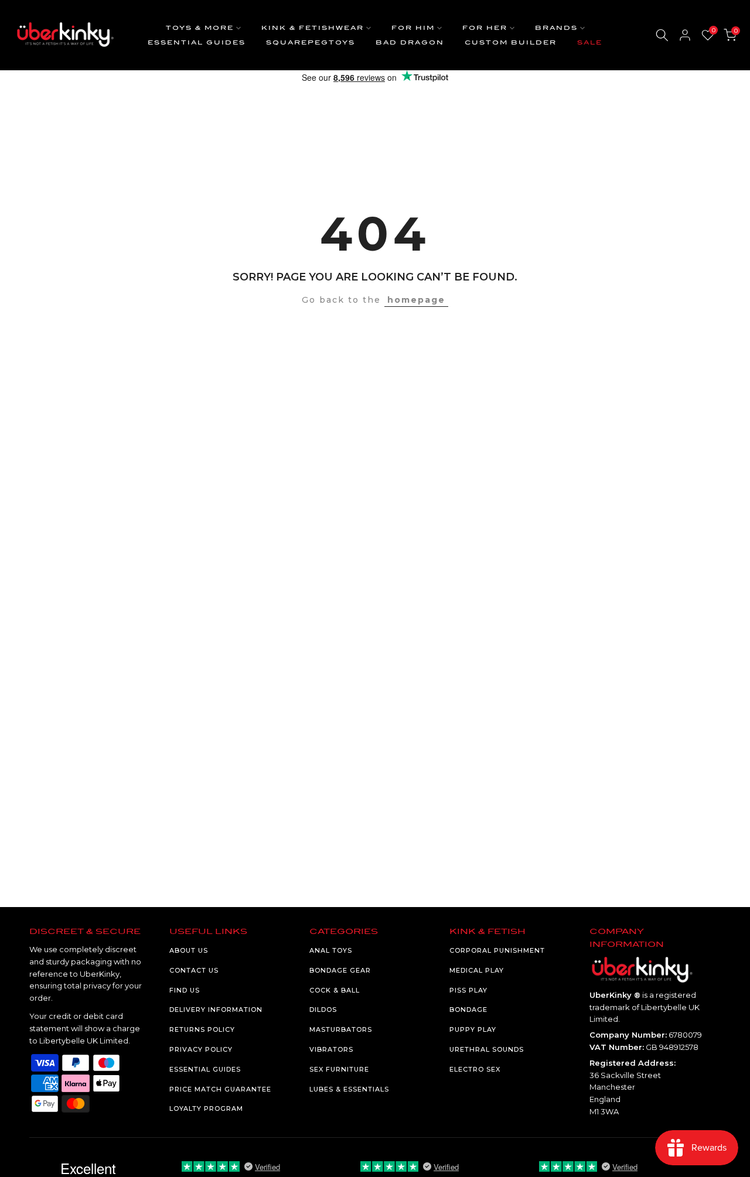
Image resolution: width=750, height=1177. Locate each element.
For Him (413, 28)
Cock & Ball (334, 990)
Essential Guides (197, 42)
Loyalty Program (206, 1108)
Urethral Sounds (486, 1049)
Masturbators (340, 1029)
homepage (416, 300)
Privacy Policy (201, 1049)
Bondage (468, 1009)
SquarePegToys (310, 42)
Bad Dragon (410, 42)
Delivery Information (215, 1009)
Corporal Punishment (497, 950)
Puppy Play (472, 1029)
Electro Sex (474, 1069)
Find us (184, 990)
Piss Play (468, 990)
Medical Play (476, 970)
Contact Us (194, 970)
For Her (484, 28)
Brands (556, 28)
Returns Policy (202, 1029)
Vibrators (331, 1049)
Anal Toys (330, 950)
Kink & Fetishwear (312, 28)
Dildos (323, 1009)
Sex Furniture (339, 1069)
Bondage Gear (340, 970)
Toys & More (200, 28)
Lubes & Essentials (349, 1089)
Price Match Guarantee (220, 1089)
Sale (589, 42)
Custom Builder (511, 42)
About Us (188, 950)
